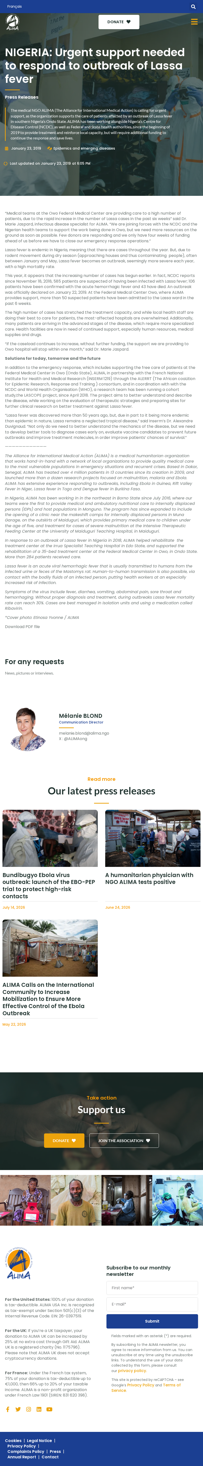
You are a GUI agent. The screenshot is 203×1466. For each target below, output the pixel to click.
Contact (50, 1457)
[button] (193, 6)
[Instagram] (28, 1409)
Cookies (13, 1440)
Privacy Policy (140, 1385)
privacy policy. (132, 1371)
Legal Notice (39, 1440)
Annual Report (21, 1457)
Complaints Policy (25, 1451)
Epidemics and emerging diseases (84, 148)
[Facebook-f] (7, 1409)
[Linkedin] (39, 1409)
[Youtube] (49, 1409)
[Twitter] (18, 1409)
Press (55, 1451)
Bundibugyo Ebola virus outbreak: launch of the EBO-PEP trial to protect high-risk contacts (48, 885)
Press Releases (21, 97)
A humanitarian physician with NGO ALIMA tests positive (149, 878)
